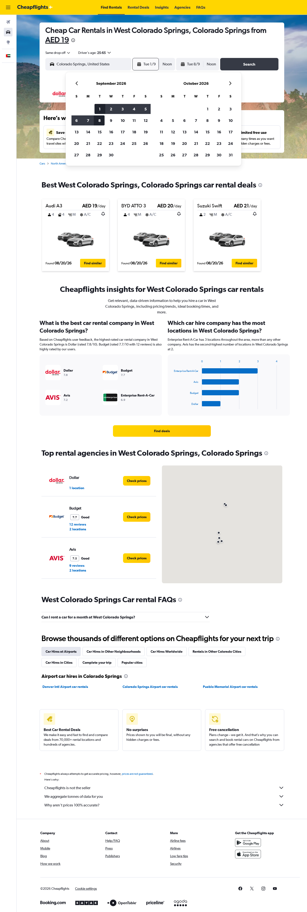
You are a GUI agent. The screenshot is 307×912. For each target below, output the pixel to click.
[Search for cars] (8, 32)
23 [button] (111, 143)
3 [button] (122, 109)
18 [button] (134, 132)
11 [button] (134, 120)
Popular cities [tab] (132, 662)
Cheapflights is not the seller (67, 788)
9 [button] (111, 120)
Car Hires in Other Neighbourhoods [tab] (114, 651)
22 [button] (99, 143)
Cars (42, 163)
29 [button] (99, 155)
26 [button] (145, 143)
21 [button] (88, 143)
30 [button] (111, 155)
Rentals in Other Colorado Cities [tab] (217, 651)
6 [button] (76, 120)
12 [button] (146, 120)
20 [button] (76, 143)
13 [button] (77, 132)
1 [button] (99, 109)
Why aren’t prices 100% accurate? (72, 805)
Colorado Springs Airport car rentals (150, 687)
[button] (8, 7)
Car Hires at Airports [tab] (61, 651)
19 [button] (146, 132)
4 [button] (134, 109)
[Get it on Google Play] (248, 842)
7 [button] (88, 120)
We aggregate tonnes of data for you (73, 796)
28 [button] (88, 155)
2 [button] (111, 109)
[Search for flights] (8, 22)
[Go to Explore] (8, 42)
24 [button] (122, 143)
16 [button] (111, 132)
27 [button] (76, 155)
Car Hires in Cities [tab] (59, 662)
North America (60, 163)
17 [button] (123, 132)
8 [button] (99, 120)
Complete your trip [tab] (97, 662)
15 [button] (100, 132)
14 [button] (88, 132)
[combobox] (58, 52)
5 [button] (145, 109)
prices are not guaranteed (137, 774)
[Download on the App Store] (248, 854)
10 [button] (123, 120)
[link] (162, 431)
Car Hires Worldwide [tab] (167, 651)
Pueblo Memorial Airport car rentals (230, 687)
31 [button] (231, 155)
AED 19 (57, 39)
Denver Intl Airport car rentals (65, 687)
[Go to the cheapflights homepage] (35, 7)
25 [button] (134, 143)
